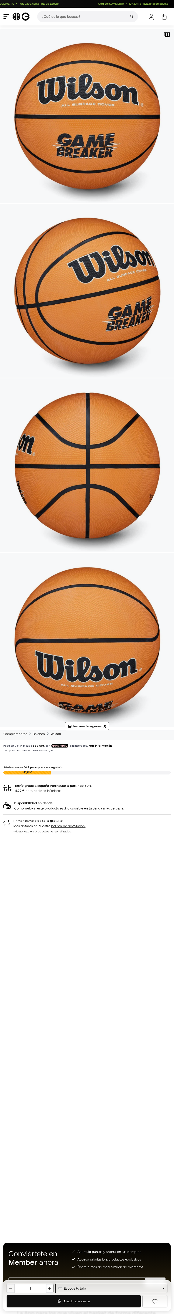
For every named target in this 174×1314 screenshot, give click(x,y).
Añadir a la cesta (76, 1301)
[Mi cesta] (164, 17)
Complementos (15, 734)
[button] (87, 806)
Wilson (56, 734)
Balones (39, 734)
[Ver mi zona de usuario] (151, 17)
